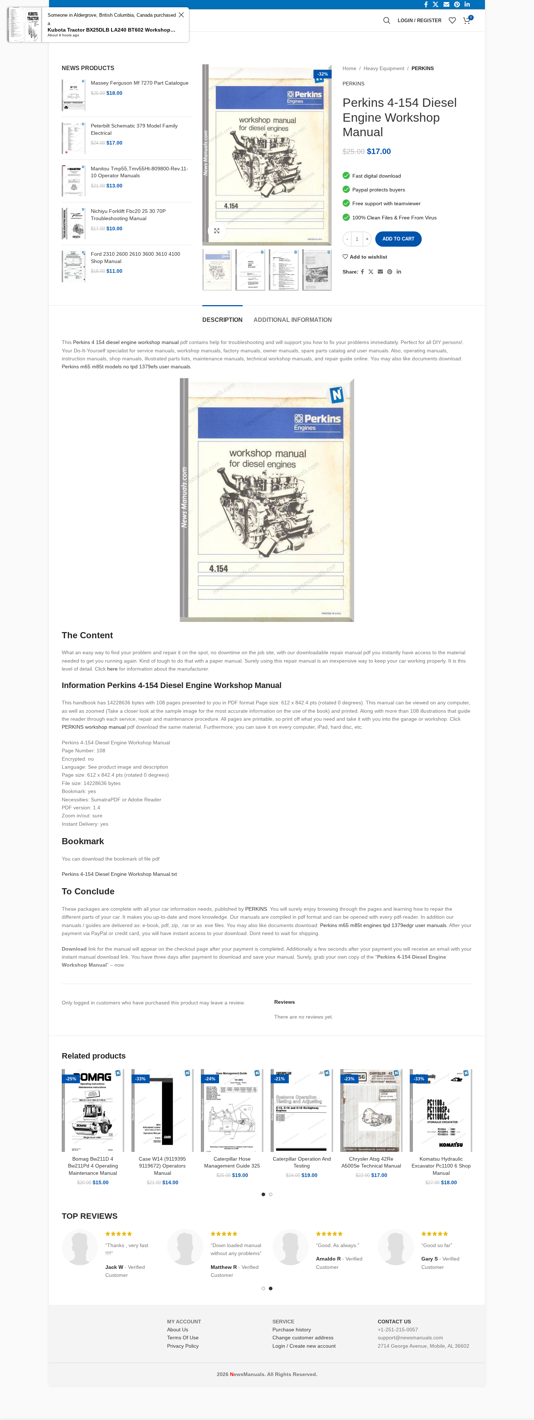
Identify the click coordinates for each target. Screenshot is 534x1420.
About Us (177, 1329)
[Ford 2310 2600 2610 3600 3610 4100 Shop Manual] (73, 266)
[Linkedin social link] (399, 272)
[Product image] (93, 1110)
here (112, 669)
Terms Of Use (183, 1337)
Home (349, 68)
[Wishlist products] (452, 20)
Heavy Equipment (384, 68)
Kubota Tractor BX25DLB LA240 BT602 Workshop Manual (112, 30)
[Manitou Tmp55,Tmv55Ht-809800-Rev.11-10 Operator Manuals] (73, 181)
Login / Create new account (304, 1346)
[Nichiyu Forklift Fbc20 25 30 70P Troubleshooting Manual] (73, 223)
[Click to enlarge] (217, 231)
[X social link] (371, 272)
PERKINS (423, 68)
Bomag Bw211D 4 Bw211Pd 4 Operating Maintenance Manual (93, 1166)
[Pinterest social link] (390, 272)
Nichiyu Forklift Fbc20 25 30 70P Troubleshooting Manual (128, 214)
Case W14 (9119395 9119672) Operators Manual (162, 1166)
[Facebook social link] (362, 272)
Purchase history (291, 1329)
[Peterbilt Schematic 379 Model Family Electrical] (73, 138)
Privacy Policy (183, 1346)
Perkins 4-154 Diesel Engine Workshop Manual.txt (119, 874)
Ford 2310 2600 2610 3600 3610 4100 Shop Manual (135, 257)
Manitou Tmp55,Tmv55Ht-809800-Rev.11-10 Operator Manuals (139, 172)
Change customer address (302, 1337)
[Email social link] (380, 272)
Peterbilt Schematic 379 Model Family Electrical (134, 129)
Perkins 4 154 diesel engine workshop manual (126, 342)
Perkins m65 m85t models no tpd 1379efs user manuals (126, 366)
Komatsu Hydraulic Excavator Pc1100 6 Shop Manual (441, 1166)
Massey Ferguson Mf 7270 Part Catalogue (140, 83)
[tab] (222, 316)
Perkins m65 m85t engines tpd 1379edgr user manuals (383, 925)
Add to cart (398, 239)
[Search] (387, 20)
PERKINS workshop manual (94, 727)
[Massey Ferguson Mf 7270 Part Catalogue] (73, 95)
